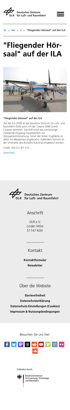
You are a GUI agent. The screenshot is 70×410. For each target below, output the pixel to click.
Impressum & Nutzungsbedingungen (35, 311)
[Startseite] (4, 30)
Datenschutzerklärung (35, 301)
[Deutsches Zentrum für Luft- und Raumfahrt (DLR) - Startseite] (26, 13)
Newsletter (35, 265)
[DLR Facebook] (7, 346)
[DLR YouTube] (41, 346)
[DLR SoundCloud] (35, 353)
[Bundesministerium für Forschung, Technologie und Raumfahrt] (35, 391)
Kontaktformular (35, 260)
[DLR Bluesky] (14, 346)
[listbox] (13, 30)
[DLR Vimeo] (48, 346)
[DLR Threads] (27, 346)
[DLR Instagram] (54, 346)
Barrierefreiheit (35, 295)
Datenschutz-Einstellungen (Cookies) (35, 306)
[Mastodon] (20, 346)
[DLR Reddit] (34, 346)
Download (8, 152)
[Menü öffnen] (60, 12)
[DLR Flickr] (61, 346)
